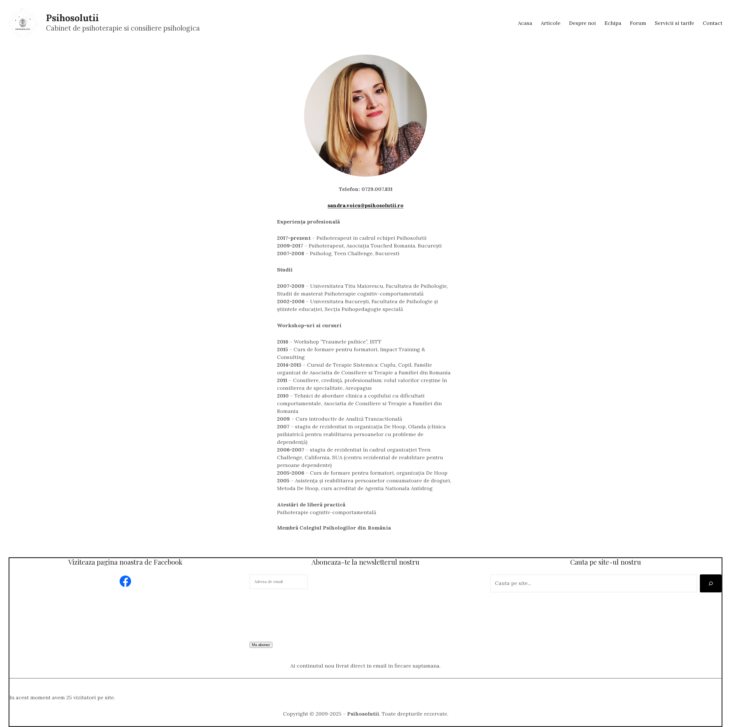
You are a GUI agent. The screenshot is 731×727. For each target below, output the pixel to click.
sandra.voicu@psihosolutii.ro (365, 205)
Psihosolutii (72, 18)
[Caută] (711, 583)
